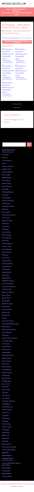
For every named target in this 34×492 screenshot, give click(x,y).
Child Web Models (8, 206)
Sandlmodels (6, 352)
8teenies (4, 157)
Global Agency (6, 266)
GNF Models (6, 269)
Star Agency (6, 375)
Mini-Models (6, 312)
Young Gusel (6, 471)
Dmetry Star (5, 226)
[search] (29, 145)
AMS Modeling (6, 177)
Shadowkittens (7, 358)
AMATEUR (5, 452)
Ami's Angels (6, 175)
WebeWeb (5, 441)
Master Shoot (6, 298)
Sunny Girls (6, 384)
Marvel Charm (6, 295)
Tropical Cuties (7, 427)
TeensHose (5, 412)
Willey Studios (6, 444)
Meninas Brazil (6, 309)
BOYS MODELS (7, 455)
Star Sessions (6, 378)
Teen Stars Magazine (8, 401)
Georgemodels (6, 261)
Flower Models (6, 249)
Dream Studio (6, 232)
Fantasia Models (7, 243)
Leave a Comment (26, 38)
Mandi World (6, 465)
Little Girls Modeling (8, 286)
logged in (15, 119)
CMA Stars (5, 209)
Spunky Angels (7, 372)
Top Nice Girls (6, 424)
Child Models (6, 203)
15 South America (7, 152)
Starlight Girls (6, 381)
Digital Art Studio (7, 220)
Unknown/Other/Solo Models (11, 463)
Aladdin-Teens (6, 169)
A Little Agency (7, 160)
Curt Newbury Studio (8, 215)
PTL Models (6, 344)
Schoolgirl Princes (8, 355)
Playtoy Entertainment (9, 329)
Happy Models (6, 272)
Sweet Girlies (6, 389)
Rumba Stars (6, 349)
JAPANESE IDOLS (7, 458)
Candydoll (5, 195)
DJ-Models (5, 223)
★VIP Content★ (7, 476)
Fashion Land (6, 246)
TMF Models (6, 418)
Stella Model (15, 38)
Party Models (6, 468)
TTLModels (5, 429)
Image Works (6, 278)
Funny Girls (6, 258)
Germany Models (7, 263)
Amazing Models (7, 172)
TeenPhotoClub (7, 409)
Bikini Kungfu (6, 183)
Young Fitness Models (9, 447)
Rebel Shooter (6, 346)
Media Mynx (6, 306)
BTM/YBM (5, 189)
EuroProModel (6, 238)
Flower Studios (7, 252)
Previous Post (16, 104)
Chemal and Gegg (8, 200)
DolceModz (5, 229)
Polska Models (6, 332)
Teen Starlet (6, 398)
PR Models (5, 335)
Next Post (17, 107)
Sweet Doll (5, 386)
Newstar (4, 318)
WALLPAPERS (6, 473)
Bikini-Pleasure (7, 186)
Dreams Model (6, 235)
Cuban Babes (6, 212)
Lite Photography (7, 283)
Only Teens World (7, 321)
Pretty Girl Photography (9, 338)
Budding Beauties (8, 192)
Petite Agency (6, 326)
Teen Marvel (6, 395)
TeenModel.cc (6, 404)
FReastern (5, 255)
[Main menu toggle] (30, 4)
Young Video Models (8, 449)
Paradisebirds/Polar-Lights (10, 324)
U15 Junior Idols (7, 460)
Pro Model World (7, 341)
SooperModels (6, 369)
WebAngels (5, 438)
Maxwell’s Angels (7, 303)
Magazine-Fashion (8, 292)
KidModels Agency (8, 281)
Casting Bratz (6, 197)
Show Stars (5, 364)
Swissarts (5, 392)
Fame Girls (5, 240)
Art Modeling (6, 38)
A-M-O (4, 163)
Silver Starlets (6, 366)
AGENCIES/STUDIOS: (8, 150)
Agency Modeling (7, 166)
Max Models (6, 301)
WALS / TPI (5, 435)
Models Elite (6, 315)
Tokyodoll (5, 421)
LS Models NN (6, 289)
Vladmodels (6, 432)
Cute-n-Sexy (6, 217)
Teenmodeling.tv (7, 407)
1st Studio (5, 154)
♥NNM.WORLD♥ (14, 3)
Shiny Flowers (6, 361)
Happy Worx (6, 275)
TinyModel (5, 415)
